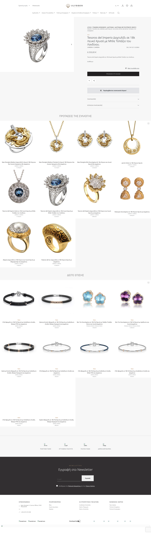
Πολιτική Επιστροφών (114, 509)
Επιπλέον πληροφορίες (94, 105)
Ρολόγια (95, 13)
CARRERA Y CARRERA (93, 47)
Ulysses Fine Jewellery (47, 13)
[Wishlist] (148, 123)
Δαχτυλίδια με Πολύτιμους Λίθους (125, 27)
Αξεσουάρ (103, 13)
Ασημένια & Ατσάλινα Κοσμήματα (80, 13)
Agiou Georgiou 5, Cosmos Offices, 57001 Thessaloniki (31, 506)
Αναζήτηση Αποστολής (84, 505)
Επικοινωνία (36, 5)
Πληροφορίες (91, 99)
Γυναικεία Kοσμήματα (99, 27)
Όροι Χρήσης (112, 505)
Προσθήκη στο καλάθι (113, 74)
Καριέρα (51, 509)
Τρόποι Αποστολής (83, 509)
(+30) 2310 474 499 (26, 512)
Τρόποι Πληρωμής (83, 507)
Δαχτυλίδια (110, 27)
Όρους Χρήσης (90, 486)
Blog (50, 505)
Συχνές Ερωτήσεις (53, 507)
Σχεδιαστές (35, 13)
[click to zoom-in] (37, 44)
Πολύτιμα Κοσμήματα (62, 13)
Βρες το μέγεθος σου (133, 68)
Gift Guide (111, 13)
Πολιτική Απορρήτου (74, 486)
